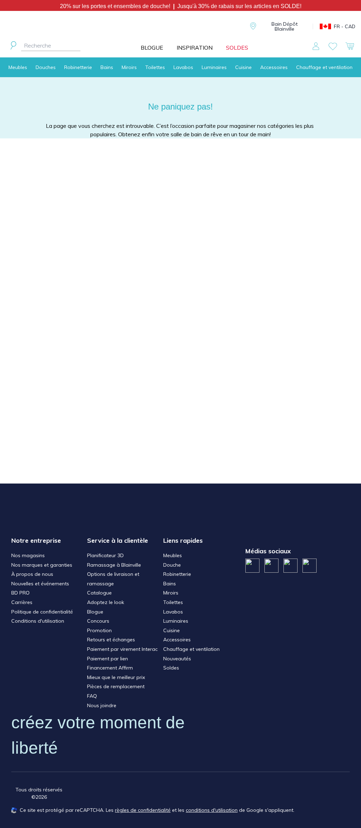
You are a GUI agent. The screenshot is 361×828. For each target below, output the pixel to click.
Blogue (95, 612)
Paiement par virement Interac (122, 649)
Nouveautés (177, 658)
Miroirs (129, 67)
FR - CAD (344, 26)
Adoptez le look (105, 602)
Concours (98, 621)
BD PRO (20, 593)
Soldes (171, 668)
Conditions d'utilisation (37, 621)
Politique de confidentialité (42, 612)
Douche (172, 565)
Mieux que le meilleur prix (116, 677)
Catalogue (99, 593)
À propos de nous (32, 574)
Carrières (21, 602)
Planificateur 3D (105, 555)
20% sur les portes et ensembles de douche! (116, 6)
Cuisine (243, 67)
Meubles (17, 67)
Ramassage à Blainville (114, 565)
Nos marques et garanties (41, 565)
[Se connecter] (315, 46)
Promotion (99, 630)
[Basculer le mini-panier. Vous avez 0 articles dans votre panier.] (349, 46)
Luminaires (214, 67)
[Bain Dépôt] (196, 26)
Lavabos (183, 67)
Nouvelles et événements (40, 583)
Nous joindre (101, 705)
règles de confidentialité (143, 810)
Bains (106, 67)
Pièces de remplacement (116, 686)
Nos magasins (28, 555)
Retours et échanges (111, 639)
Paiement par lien (107, 658)
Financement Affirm (110, 668)
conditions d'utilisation (212, 810)
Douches (46, 67)
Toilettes (155, 67)
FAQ (92, 696)
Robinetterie (78, 67)
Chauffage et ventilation (324, 67)
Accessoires (274, 67)
